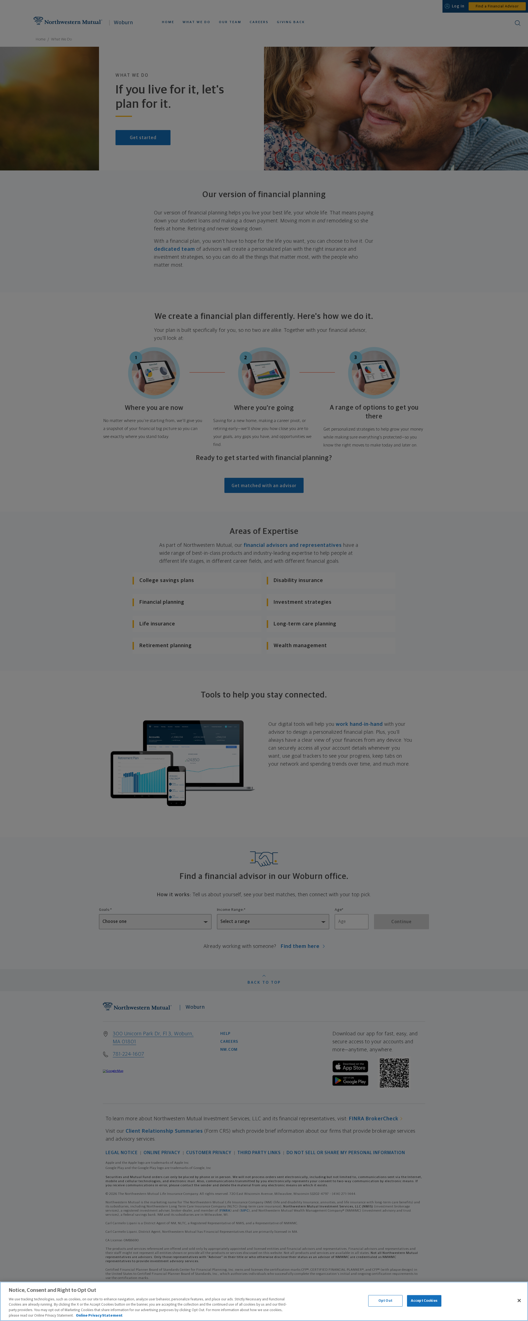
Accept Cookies (424, 1301)
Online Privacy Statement (99, 1315)
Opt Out (385, 1301)
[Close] (519, 1301)
